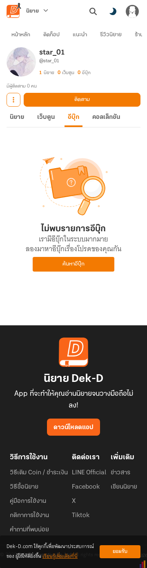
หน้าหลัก (20, 35)
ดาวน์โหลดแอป (73, 427)
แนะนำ (80, 35)
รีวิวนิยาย (111, 35)
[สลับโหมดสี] (113, 11)
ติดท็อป (51, 35)
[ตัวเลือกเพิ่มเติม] (13, 100)
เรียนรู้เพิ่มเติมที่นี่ (60, 556)
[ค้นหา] (93, 11)
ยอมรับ (120, 551)
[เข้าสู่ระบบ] (132, 11)
